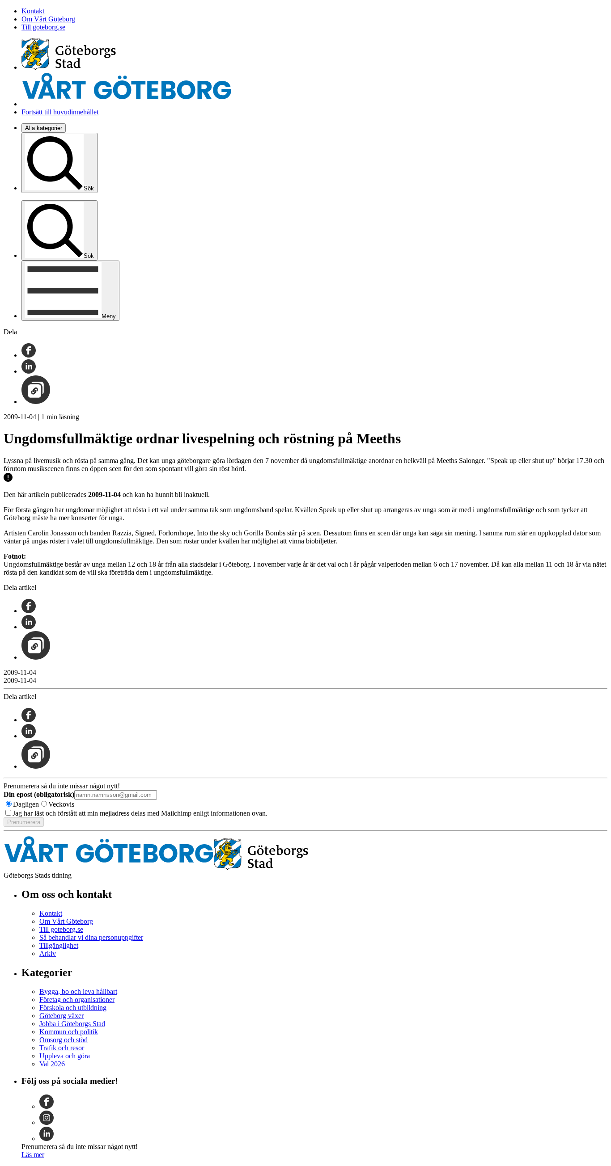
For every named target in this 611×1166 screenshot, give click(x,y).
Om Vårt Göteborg (48, 19)
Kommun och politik (68, 1032)
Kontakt (32, 11)
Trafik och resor (61, 1048)
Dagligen (26, 804)
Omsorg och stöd (63, 1040)
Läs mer (32, 1154)
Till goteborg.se (43, 27)
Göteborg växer (61, 1015)
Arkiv (47, 953)
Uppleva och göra (64, 1056)
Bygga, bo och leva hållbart (78, 991)
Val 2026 (52, 1064)
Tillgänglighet (58, 945)
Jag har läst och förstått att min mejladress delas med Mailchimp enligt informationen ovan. (140, 813)
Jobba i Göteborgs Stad (72, 1023)
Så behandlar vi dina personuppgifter (91, 937)
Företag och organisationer (77, 999)
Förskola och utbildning (72, 1007)
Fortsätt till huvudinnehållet (59, 112)
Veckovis (61, 804)
